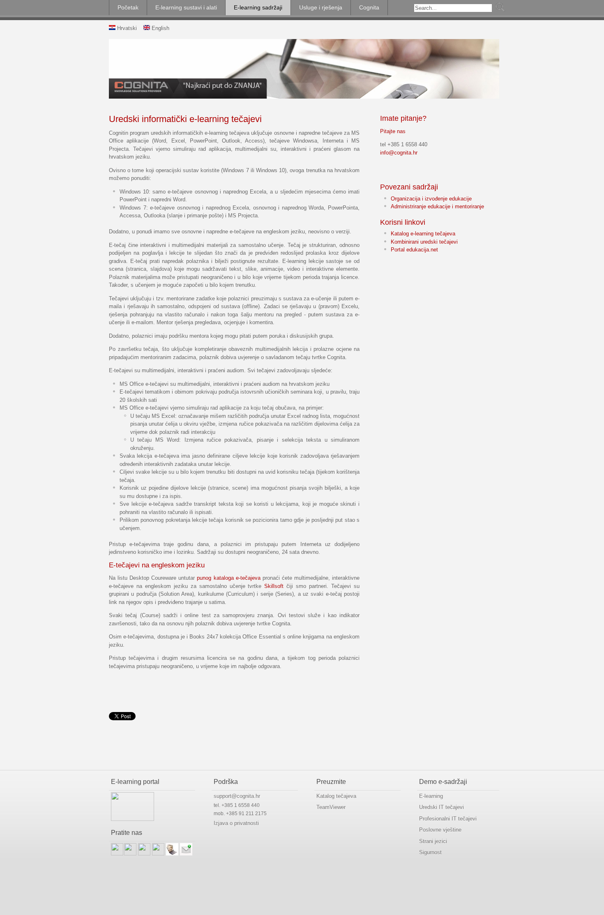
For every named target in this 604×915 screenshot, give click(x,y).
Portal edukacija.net (414, 250)
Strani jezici (433, 841)
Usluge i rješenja (320, 7)
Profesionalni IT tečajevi (448, 819)
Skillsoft (274, 586)
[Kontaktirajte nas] (186, 853)
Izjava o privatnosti (236, 823)
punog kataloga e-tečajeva (228, 578)
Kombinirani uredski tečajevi (424, 242)
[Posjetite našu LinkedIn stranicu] (130, 853)
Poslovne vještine (440, 830)
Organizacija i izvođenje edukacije (431, 199)
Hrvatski (126, 28)
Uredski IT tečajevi (441, 807)
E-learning (431, 796)
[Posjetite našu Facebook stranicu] (117, 853)
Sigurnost (430, 852)
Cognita (369, 7)
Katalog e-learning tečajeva (423, 233)
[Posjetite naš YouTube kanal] (158, 853)
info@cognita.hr (398, 153)
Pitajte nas (393, 131)
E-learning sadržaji (258, 7)
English (159, 28)
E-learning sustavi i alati (186, 7)
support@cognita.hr (237, 796)
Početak (128, 7)
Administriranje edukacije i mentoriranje (437, 206)
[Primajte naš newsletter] (172, 853)
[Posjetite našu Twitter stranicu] (144, 853)
